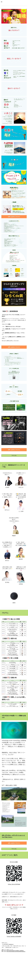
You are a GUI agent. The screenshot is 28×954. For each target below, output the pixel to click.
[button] (1, 2)
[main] (14, 311)
